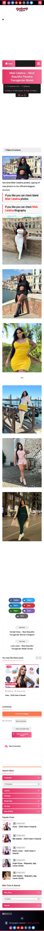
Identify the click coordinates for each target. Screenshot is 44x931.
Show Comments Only (22, 728)
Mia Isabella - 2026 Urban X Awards (27, 838)
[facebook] (27, 2)
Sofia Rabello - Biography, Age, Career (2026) (25, 877)
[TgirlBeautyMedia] (22, 9)
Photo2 (34, 90)
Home (10, 63)
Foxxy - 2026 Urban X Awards (15, 695)
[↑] (22, 918)
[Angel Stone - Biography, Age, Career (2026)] (6, 863)
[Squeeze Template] (6, 923)
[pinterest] (16, 2)
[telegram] (31, 2)
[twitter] (12, 2)
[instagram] (9, 2)
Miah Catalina (19, 90)
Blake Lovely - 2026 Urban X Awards (24, 852)
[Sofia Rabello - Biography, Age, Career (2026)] (6, 875)
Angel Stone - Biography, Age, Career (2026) (24, 864)
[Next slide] (40, 658)
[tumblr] (24, 2)
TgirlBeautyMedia (33, 923)
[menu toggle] (4, 2)
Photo (27, 90)
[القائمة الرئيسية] (38, 63)
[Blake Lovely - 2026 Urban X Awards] (6, 850)
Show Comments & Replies (22, 735)
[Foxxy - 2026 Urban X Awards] (6, 826)
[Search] (40, 2)
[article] (22, 631)
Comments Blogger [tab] (22, 713)
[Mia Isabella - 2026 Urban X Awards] (6, 838)
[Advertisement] (22, 36)
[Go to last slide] (37, 658)
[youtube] (20, 2)
